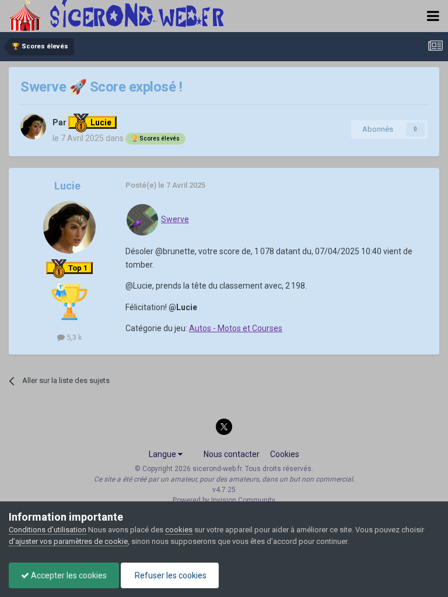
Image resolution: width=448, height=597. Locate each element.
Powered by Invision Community (224, 500)
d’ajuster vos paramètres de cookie (68, 541)
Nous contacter (232, 454)
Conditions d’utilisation (47, 529)
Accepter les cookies (68, 575)
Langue (163, 454)
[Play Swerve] (142, 219)
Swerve (175, 219)
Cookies (284, 454)
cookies (178, 529)
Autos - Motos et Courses (235, 328)
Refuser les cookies (169, 575)
